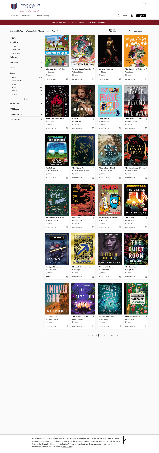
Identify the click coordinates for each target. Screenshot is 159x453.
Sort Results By (125, 31)
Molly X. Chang (78, 72)
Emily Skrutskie (79, 319)
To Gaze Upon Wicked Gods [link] (82, 69)
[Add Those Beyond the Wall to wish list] (146, 128)
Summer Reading (42, 16)
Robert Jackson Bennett (81, 171)
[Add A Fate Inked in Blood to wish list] (119, 178)
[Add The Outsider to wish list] (66, 178)
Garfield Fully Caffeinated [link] (108, 218)
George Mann (52, 270)
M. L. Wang (51, 121)
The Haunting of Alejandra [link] (135, 69)
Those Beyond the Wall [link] (133, 119)
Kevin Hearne (105, 270)
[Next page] (117, 335)
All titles (14, 46)
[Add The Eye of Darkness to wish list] (66, 277)
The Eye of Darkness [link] (53, 267)
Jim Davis (104, 220)
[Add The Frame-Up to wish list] (119, 128)
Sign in (141, 16)
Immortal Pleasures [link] (106, 69)
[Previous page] (77, 335)
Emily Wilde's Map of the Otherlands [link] (56, 218)
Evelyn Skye (77, 121)
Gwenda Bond (105, 121)
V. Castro (103, 72)
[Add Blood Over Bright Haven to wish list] (66, 128)
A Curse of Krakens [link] (106, 267)
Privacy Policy (87, 438)
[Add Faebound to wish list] (93, 227)
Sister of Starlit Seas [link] (106, 316)
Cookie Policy (67, 447)
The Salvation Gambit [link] (80, 316)
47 (112, 335)
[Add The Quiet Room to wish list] (146, 277)
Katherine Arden (132, 171)
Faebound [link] (76, 218)
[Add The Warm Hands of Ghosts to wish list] (146, 178)
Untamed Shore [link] (51, 316)
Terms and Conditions (70, 438)
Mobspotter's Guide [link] (132, 316)
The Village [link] (129, 218)
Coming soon (16, 53)
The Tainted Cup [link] (78, 168)
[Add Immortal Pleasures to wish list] (119, 79)
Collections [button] (26, 16)
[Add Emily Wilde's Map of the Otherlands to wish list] (66, 227)
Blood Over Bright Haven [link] (55, 119)
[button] (122, 16)
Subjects (14, 16)
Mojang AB (51, 72)
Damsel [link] (75, 119)
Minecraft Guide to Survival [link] (82, 267)
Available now (16, 50)
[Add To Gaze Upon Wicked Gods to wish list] (93, 79)
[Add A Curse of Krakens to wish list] (119, 277)
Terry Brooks (104, 319)
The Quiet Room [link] (131, 267)
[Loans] (132, 16)
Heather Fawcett (53, 220)
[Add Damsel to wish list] (93, 128)
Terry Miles (130, 270)
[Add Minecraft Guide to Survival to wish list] (93, 277)
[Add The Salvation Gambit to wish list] (93, 326)
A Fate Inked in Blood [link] (107, 168)
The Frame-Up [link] (104, 119)
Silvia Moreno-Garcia (54, 319)
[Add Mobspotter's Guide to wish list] (146, 326)
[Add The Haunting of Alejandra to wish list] (146, 79)
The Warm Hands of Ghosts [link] (135, 168)
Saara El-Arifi (78, 220)
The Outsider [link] (50, 168)
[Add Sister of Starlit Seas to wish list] (119, 326)
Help (144, 3)
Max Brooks (130, 220)
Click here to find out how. (95, 22)
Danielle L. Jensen (106, 171)
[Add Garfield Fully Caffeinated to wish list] (119, 227)
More (26, 99)
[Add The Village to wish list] (146, 227)
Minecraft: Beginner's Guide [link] (56, 69)
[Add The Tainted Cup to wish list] (93, 178)
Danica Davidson (53, 171)
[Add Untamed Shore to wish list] (66, 326)
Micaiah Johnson (132, 121)
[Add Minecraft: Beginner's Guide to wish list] (66, 79)
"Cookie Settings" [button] (62, 444)
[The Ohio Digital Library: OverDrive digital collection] (25, 7)
